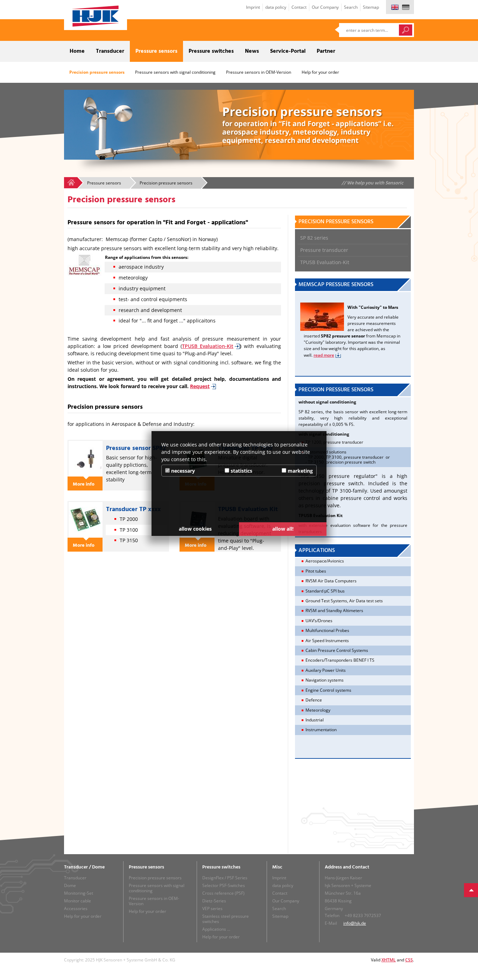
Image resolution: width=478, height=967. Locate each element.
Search (351, 7)
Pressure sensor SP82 (136, 448)
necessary (182, 470)
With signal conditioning (239, 91)
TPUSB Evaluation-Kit (132, 94)
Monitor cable (77, 901)
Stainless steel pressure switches (225, 918)
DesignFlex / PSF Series (224, 878)
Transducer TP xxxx (133, 509)
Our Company (325, 7)
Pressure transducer (99, 91)
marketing (299, 470)
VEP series (212, 908)
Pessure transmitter (199, 91)
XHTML (388, 960)
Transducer (110, 51)
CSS (409, 960)
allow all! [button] (283, 528)
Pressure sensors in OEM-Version (258, 72)
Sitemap (371, 7)
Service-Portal (287, 51)
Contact (299, 7)
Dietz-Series (214, 901)
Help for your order (320, 72)
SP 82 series (71, 91)
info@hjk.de (354, 923)
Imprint (253, 7)
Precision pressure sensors (97, 72)
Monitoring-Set (78, 893)
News (252, 51)
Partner (326, 51)
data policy (275, 7)
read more (324, 355)
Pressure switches (211, 51)
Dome (70, 885)
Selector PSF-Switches (223, 885)
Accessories (75, 908)
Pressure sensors (156, 51)
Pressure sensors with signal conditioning (175, 72)
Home (77, 51)
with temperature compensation (280, 94)
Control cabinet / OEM (159, 91)
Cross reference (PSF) (223, 893)
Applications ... (216, 929)
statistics (240, 470)
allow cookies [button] (195, 528)
